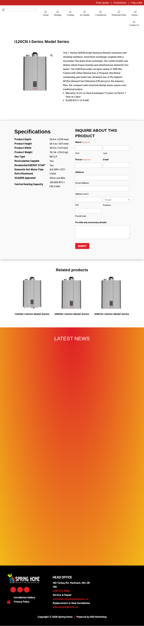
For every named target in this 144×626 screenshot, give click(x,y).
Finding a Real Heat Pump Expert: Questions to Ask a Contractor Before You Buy (72, 480)
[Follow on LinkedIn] (20, 589)
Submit (82, 246)
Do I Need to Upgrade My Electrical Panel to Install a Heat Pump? (72, 435)
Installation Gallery (24, 597)
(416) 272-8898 (61, 590)
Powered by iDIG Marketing (91, 616)
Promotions (120, 2)
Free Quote (102, 2)
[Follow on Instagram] (27, 589)
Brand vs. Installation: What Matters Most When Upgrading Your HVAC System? (72, 503)
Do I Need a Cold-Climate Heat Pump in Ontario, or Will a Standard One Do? (72, 457)
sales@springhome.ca (65, 606)
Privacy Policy (21, 601)
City (77, 204)
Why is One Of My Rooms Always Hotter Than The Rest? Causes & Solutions (72, 549)
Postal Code (80, 216)
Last (105, 153)
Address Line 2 (81, 194)
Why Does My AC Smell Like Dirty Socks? (72, 526)
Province (107, 205)
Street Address (82, 183)
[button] (51, 55)
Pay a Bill (136, 2)
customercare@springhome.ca (70, 598)
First (77, 153)
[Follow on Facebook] (13, 589)
